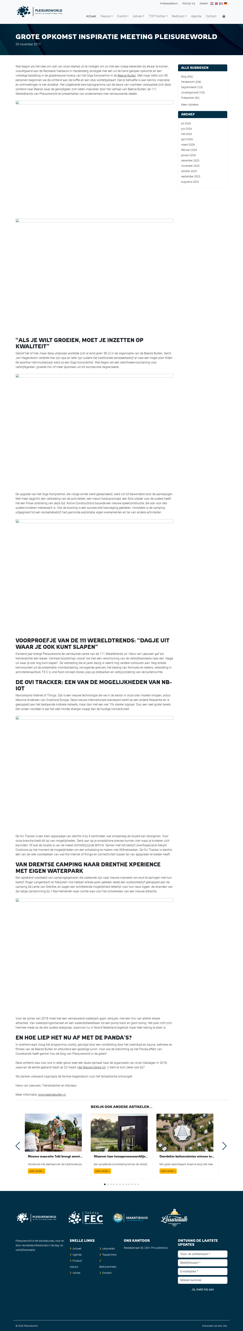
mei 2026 (186, 133)
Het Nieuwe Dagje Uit (91, 1067)
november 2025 (190, 165)
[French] (221, 3)
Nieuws (105, 16)
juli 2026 (186, 123)
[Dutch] (212, 3)
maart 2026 (188, 144)
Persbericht (188, 81)
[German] (225, 3)
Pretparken (187, 97)
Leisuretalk (108, 1248)
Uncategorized (189, 92)
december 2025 (190, 160)
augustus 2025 (190, 181)
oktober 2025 (189, 171)
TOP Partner (157, 16)
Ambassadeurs (169, 3)
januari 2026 (188, 155)
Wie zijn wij (188, 3)
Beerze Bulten (127, 75)
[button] (105, 1184)
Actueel (91, 16)
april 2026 (187, 139)
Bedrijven (178, 16)
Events (121, 16)
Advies (137, 16)
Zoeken (204, 3)
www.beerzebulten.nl (52, 1094)
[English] (216, 3)
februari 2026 (189, 149)
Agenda (196, 16)
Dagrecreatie (188, 87)
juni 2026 (186, 128)
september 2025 (190, 176)
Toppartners (109, 1254)
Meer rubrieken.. (190, 104)
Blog (183, 76)
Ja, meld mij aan (203, 1289)
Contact (211, 16)
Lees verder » (36, 1171)
